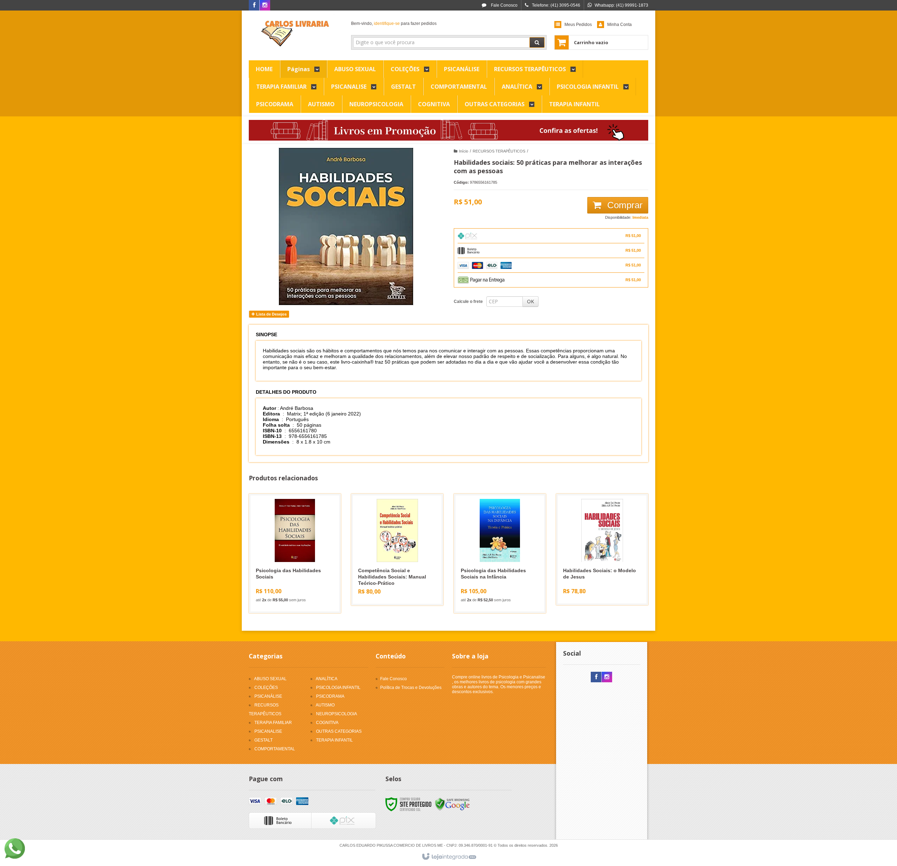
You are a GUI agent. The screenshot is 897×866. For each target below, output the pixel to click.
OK (530, 301)
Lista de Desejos (271, 314)
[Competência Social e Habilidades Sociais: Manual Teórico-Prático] (397, 549)
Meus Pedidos (578, 24)
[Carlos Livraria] (295, 33)
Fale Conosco (504, 5)
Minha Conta (619, 24)
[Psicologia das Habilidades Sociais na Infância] (500, 553)
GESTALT (263, 740)
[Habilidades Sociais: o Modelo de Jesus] (602, 549)
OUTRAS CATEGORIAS (339, 731)
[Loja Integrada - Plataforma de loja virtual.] (449, 857)
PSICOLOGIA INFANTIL (338, 687)
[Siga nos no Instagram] (265, 5)
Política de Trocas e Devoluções (410, 687)
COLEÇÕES (266, 687)
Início (463, 151)
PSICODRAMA (330, 696)
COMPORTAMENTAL (274, 748)
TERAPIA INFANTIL (334, 740)
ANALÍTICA (326, 678)
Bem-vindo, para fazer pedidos (394, 23)
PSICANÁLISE (268, 696)
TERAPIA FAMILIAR (273, 722)
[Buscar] (537, 42)
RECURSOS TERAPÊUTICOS (499, 151)
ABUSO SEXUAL (270, 678)
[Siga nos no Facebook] (254, 5)
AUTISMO (325, 705)
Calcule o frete (468, 301)
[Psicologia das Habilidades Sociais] (295, 553)
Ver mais (299, 579)
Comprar (624, 205)
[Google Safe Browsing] (452, 804)
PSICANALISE (268, 731)
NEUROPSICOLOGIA (336, 713)
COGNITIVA (327, 722)
